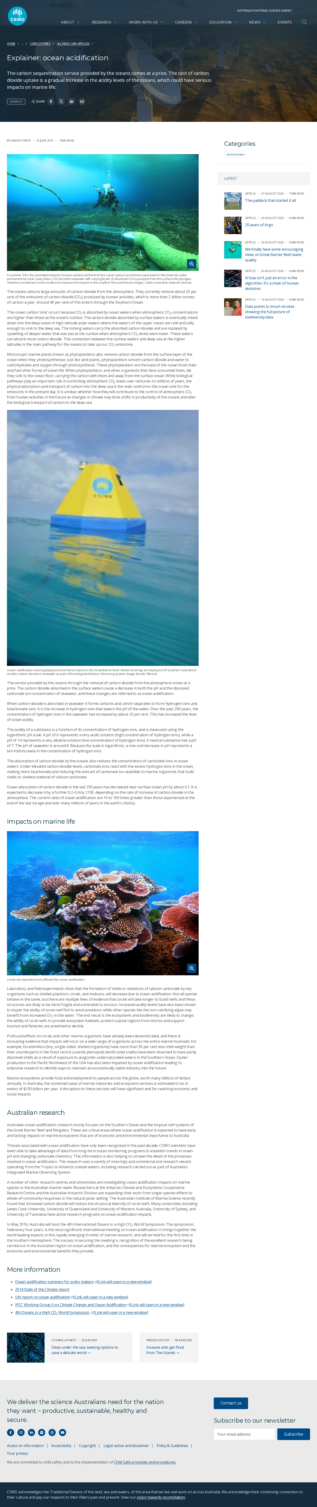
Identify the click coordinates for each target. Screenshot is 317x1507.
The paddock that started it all (270, 200)
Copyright (87, 1445)
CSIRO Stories (40, 43)
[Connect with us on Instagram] (21, 1432)
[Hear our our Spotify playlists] (41, 1432)
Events (285, 22)
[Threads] (52, 1432)
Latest (230, 178)
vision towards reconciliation (161, 1497)
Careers (183, 22)
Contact (16, 101)
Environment (235, 154)
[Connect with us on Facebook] (10, 1432)
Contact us (231, 1403)
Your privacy (17, 1453)
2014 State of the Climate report (42, 1289)
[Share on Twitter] (61, 101)
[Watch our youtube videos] (62, 1432)
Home (11, 43)
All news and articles (73, 43)
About (67, 22)
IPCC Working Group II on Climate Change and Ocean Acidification (99, 1304)
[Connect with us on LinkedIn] (31, 1432)
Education (220, 22)
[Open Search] (304, 22)
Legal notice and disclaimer (126, 1445)
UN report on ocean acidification (71, 1297)
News (254, 22)
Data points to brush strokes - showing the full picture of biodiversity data (271, 312)
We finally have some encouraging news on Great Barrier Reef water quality (274, 254)
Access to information (25, 1445)
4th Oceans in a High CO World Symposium (81, 1312)
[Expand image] (103, 212)
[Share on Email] (82, 101)
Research (101, 22)
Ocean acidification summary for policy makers (83, 1281)
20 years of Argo (259, 224)
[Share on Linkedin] (71, 101)
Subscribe (293, 1434)
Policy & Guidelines (172, 1445)
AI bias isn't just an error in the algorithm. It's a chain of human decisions (272, 283)
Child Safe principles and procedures (144, 1462)
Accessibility (61, 1445)
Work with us (143, 22)
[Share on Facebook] (51, 101)
